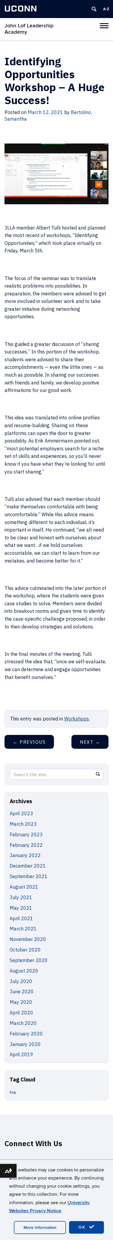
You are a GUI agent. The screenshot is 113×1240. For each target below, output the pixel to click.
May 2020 (21, 1002)
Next (90, 742)
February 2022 (26, 845)
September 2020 (29, 960)
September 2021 (29, 876)
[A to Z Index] (106, 9)
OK (82, 1227)
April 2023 (21, 813)
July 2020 (21, 981)
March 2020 (23, 1023)
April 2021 (21, 918)
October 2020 (25, 950)
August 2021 (24, 887)
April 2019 (21, 1054)
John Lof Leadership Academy (29, 29)
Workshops (76, 719)
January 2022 (25, 855)
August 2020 (24, 971)
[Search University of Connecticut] (94, 9)
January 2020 (25, 1044)
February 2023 (26, 834)
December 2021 (28, 866)
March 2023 (23, 824)
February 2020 (26, 1034)
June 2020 (22, 992)
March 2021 (23, 929)
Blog (13, 1092)
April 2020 (21, 1013)
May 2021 (21, 908)
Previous (29, 742)
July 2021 (21, 897)
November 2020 (28, 939)
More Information (40, 1227)
